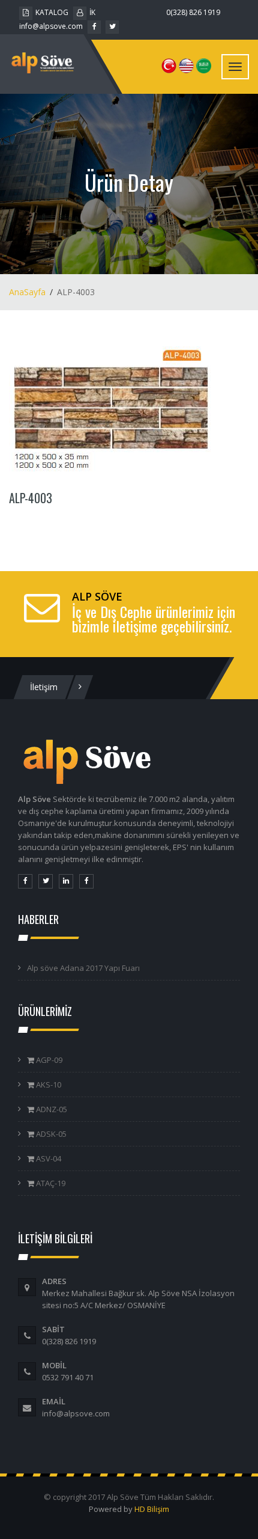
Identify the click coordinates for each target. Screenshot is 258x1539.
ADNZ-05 (50, 1109)
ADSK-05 (50, 1133)
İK (92, 12)
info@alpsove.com (51, 26)
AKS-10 (47, 1084)
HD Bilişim (151, 1509)
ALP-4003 (30, 498)
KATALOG (51, 12)
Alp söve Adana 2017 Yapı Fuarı (83, 967)
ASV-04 (47, 1158)
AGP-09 (48, 1059)
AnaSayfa (27, 292)
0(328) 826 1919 (193, 12)
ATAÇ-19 (49, 1183)
